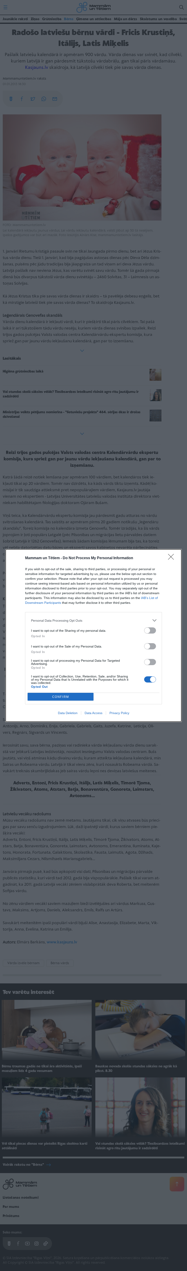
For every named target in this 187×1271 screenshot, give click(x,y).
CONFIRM (60, 697)
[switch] (150, 630)
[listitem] (93, 620)
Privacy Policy (119, 713)
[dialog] (93, 635)
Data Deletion (68, 713)
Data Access (93, 713)
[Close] (172, 558)
